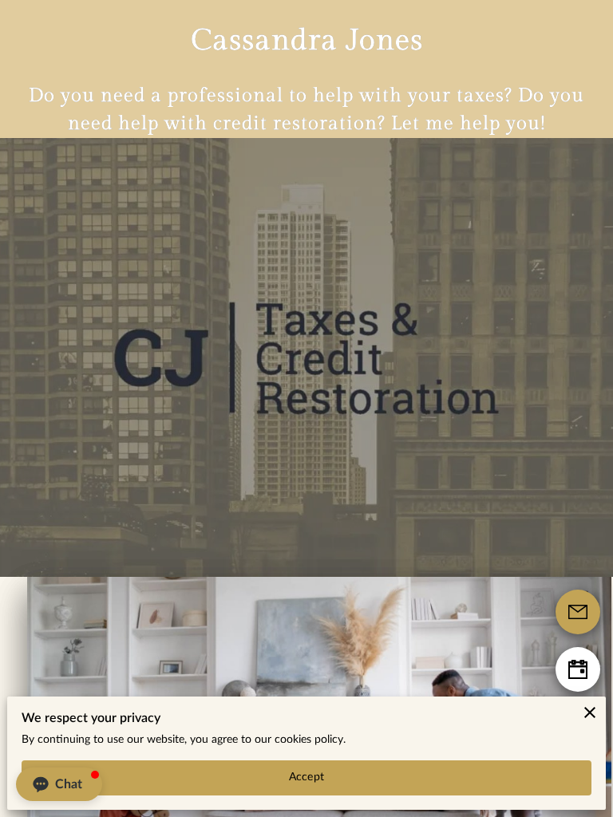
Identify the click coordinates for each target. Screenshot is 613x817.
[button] (59, 784)
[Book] (578, 669)
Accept (306, 777)
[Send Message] (578, 612)
